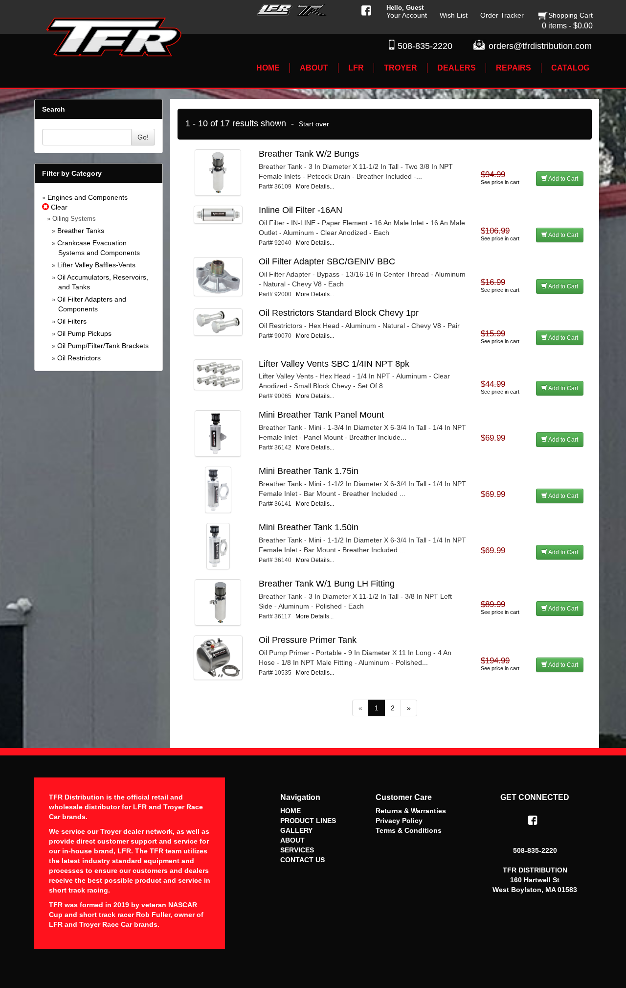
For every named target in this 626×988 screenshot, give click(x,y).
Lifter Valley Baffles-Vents (96, 265)
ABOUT (292, 840)
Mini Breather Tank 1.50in (308, 527)
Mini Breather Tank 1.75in (308, 471)
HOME (290, 811)
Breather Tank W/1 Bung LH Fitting (327, 583)
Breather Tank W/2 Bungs (309, 154)
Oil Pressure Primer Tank (308, 640)
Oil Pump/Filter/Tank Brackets (103, 346)
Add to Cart (562, 178)
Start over (314, 124)
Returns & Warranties (411, 811)
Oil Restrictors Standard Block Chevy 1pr (339, 313)
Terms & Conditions (409, 830)
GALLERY (296, 830)
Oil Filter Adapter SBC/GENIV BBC (327, 261)
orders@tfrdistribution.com (540, 46)
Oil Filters (72, 321)
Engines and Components (87, 197)
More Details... (315, 186)
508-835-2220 (425, 46)
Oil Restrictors (79, 358)
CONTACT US (302, 860)
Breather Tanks (80, 231)
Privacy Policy (399, 820)
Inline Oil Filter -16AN (300, 210)
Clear (58, 207)
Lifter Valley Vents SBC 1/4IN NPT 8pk (334, 364)
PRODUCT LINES (308, 820)
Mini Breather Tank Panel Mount (321, 415)
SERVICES (297, 850)
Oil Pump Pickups (84, 333)
